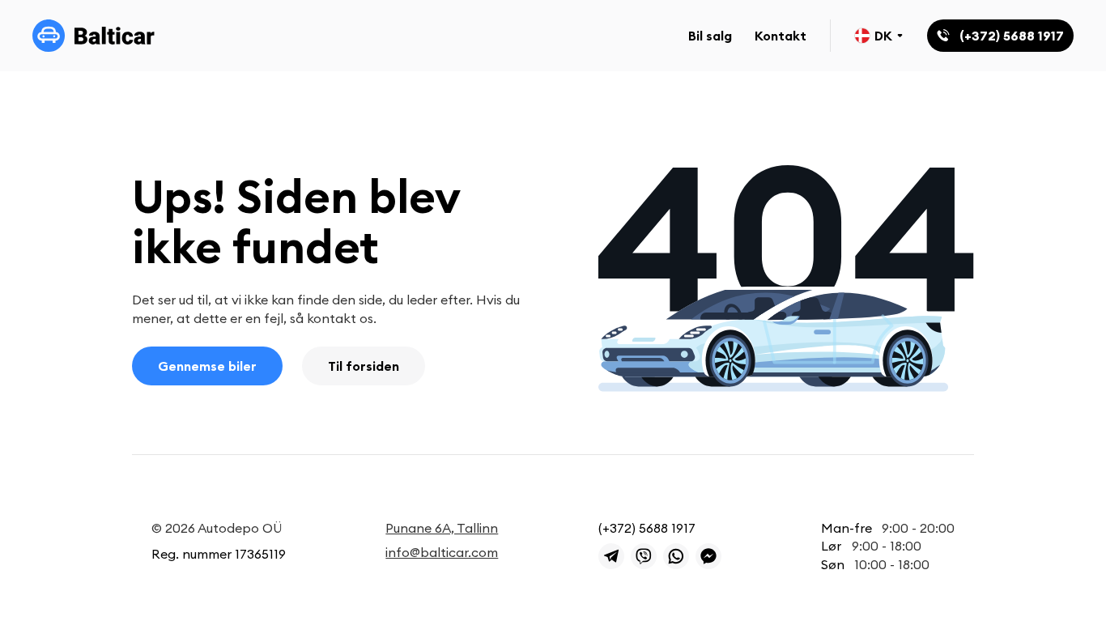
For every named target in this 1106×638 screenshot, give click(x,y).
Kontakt (780, 36)
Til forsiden (363, 366)
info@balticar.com (441, 552)
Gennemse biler (207, 366)
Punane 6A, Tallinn (441, 528)
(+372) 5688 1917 (647, 528)
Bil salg (710, 36)
